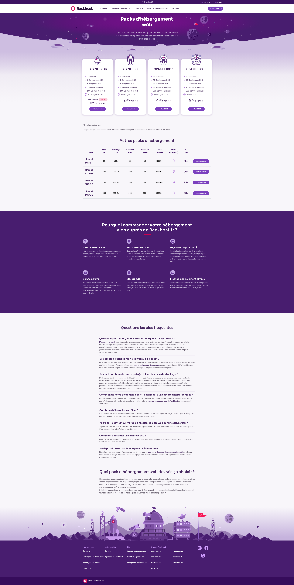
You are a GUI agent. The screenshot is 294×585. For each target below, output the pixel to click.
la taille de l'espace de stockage (146, 365)
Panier (219, 2)
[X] (203, 555)
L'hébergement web (107, 342)
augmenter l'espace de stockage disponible (166, 452)
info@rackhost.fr (147, 2)
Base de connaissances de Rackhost (162, 401)
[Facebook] (206, 548)
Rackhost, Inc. (99, 581)
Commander (98, 109)
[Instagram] (200, 548)
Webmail (206, 2)
